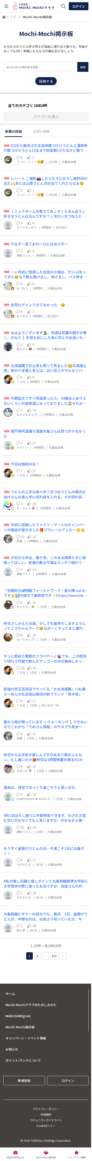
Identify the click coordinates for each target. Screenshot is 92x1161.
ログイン (78, 6)
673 (54, 956)
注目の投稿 (41, 131)
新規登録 (24, 1080)
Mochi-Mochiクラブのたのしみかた (31, 1005)
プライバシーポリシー (46, 1109)
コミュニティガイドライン (46, 1120)
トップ (11, 17)
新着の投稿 (13, 131)
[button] (46, 116)
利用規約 (46, 1114)
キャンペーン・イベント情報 (26, 1038)
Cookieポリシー (46, 1125)
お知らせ (12, 1049)
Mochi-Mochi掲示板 (20, 1027)
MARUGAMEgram (18, 1016)
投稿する (46, 81)
